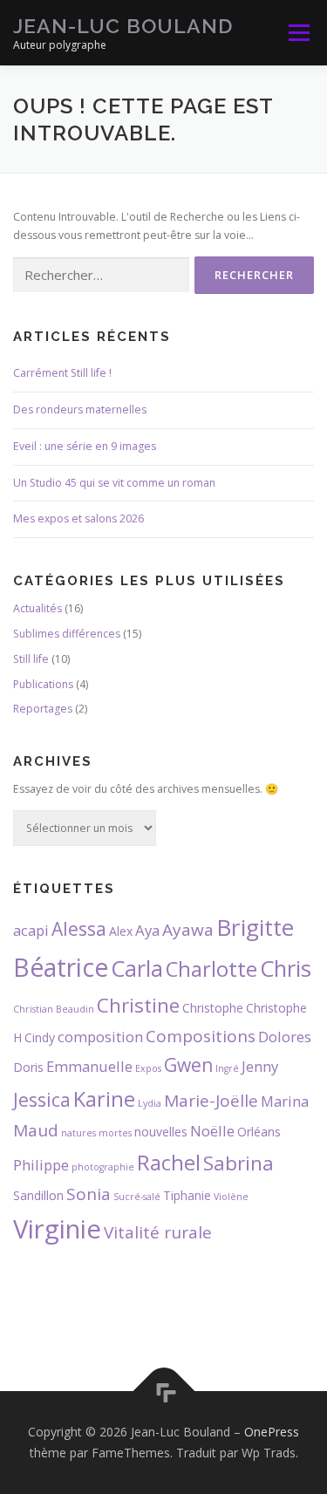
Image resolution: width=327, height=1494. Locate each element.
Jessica (42, 1100)
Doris (28, 1067)
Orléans (259, 1131)
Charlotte (211, 969)
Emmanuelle (89, 1066)
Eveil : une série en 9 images (84, 446)
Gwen (188, 1065)
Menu (297, 32)
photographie (103, 1167)
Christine (138, 1005)
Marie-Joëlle (211, 1100)
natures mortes (96, 1133)
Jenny (260, 1066)
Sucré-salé (136, 1196)
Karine (104, 1099)
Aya (147, 930)
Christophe (212, 1007)
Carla (137, 968)
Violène (231, 1196)
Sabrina (238, 1163)
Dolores (284, 1037)
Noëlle (212, 1131)
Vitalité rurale (158, 1232)
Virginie (57, 1228)
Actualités (37, 608)
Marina (285, 1101)
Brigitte (255, 927)
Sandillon (38, 1195)
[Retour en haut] (163, 1391)
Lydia (149, 1103)
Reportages (42, 708)
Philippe (41, 1165)
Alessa (78, 929)
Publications (43, 684)
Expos (148, 1068)
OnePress (271, 1431)
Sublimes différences (66, 633)
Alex (121, 931)
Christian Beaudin (53, 1009)
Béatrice (60, 967)
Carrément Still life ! (62, 372)
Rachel (169, 1163)
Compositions (200, 1036)
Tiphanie (187, 1195)
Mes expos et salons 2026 (78, 518)
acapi (31, 930)
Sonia (88, 1194)
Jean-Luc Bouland (123, 26)
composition (100, 1037)
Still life (31, 658)
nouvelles (160, 1131)
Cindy (39, 1037)
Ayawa (188, 929)
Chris (285, 968)
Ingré (227, 1068)
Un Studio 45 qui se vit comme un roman (114, 482)
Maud (35, 1130)
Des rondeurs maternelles (79, 409)
